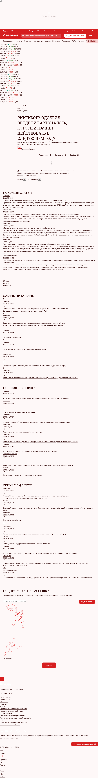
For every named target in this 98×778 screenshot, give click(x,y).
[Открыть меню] (12, 31)
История (81, 41)
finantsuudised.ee (53, 31)
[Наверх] (2, 679)
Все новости (8, 41)
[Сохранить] (4, 306)
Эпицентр (18, 41)
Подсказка (66, 41)
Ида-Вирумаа (38, 41)
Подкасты (56, 41)
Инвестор (27, 41)
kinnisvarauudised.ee (88, 31)
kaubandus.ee (76, 31)
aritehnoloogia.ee (66, 31)
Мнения (48, 41)
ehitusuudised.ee (42, 31)
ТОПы (74, 41)
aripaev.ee (20, 31)
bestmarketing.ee (30, 31)
